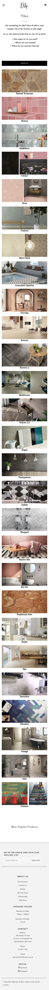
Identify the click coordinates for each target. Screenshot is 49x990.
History (22, 889)
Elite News (23, 900)
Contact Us (23, 885)
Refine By (24, 63)
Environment (23, 882)
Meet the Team (22, 893)
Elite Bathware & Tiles (16, 982)
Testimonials (22, 896)
